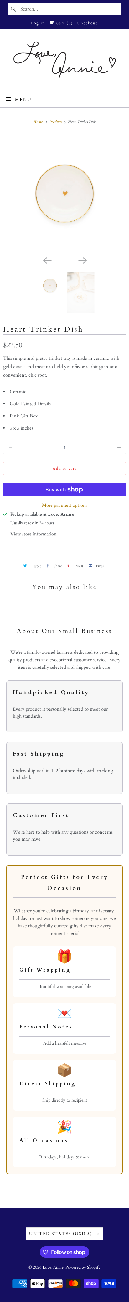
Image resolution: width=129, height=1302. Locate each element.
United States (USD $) (61, 1233)
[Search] (14, 9)
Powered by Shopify (83, 1267)
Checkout (87, 23)
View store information (33, 534)
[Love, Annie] (64, 61)
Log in (38, 23)
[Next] (82, 260)
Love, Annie (53, 1267)
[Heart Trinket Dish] (64, 193)
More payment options (64, 505)
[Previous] (47, 260)
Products (56, 121)
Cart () (63, 23)
